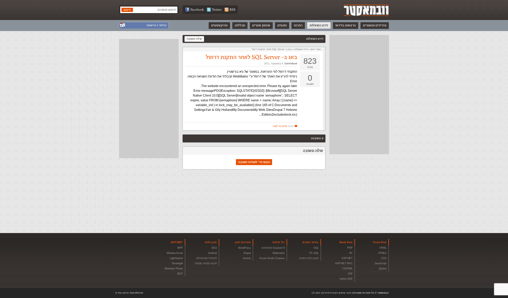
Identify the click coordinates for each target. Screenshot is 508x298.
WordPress (244, 247)
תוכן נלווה (211, 242)
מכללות (240, 25)
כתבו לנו (316, 292)
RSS (232, 9)
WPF (180, 247)
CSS (384, 258)
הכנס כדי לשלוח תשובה (254, 162)
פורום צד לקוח (280, 126)
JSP (350, 273)
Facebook (197, 9)
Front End (379, 242)
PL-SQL (314, 253)
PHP (350, 247)
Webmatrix (278, 253)
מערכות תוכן (243, 242)
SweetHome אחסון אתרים (129, 292)
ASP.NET (347, 258)
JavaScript (380, 263)
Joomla (246, 258)
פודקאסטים (219, 25)
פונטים (282, 25)
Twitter (217, 9)
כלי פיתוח (278, 242)
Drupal (247, 253)
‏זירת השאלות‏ (301, 49)
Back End (346, 242)
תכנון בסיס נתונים (309, 258)
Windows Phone (174, 268)
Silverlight (177, 263)
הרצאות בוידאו (345, 25)
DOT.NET (177, 242)
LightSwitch (176, 258)
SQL (316, 247)
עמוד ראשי (315, 49)
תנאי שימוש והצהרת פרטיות (336, 292)
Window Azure (175, 253)
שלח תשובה (194, 39)
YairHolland (290, 63)
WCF (180, 273)
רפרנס (298, 25)
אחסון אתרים (261, 25)
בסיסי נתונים (310, 242)
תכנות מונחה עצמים (206, 263)
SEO (214, 247)
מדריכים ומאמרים (374, 25)
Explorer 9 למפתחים (273, 247)
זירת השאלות (319, 25)
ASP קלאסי (346, 278)
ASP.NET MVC (344, 263)
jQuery (383, 268)
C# (351, 253)
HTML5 (382, 253)
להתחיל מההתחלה (206, 258)
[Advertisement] (359, 94)
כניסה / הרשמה (156, 25)
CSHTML (347, 268)
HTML (383, 247)
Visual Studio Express (272, 258)
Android (212, 253)
